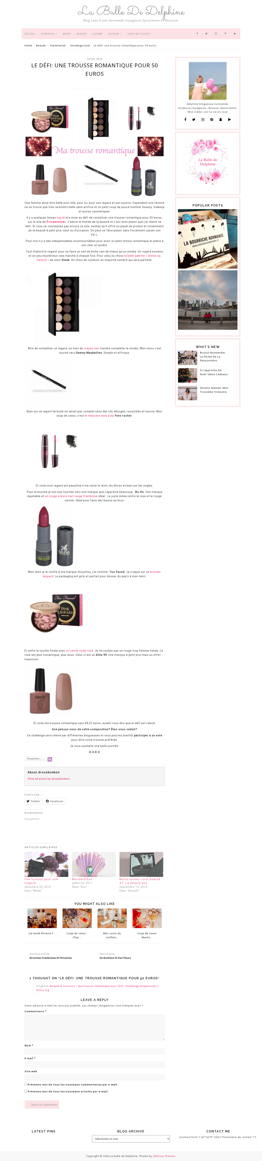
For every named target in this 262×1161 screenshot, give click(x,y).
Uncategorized (80, 45)
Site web (31, 1071)
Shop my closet (138, 33)
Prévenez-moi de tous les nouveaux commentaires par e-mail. (73, 1084)
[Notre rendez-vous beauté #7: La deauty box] (141, 864)
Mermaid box (82, 879)
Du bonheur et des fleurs (115, 955)
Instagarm (217, 34)
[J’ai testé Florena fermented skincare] (42, 918)
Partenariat (58, 45)
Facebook (198, 34)
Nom (29, 1045)
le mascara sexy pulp (99, 415)
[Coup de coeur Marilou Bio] (147, 918)
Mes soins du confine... (112, 935)
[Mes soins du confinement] (112, 918)
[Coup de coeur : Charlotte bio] (77, 918)
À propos (48, 33)
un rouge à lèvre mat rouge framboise (71, 496)
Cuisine (97, 33)
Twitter (207, 34)
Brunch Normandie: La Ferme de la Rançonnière (213, 356)
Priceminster (56, 221)
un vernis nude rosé (79, 650)
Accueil (30, 33)
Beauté (82, 33)
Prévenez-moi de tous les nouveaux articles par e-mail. (68, 1091)
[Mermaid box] (94, 864)
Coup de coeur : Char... (77, 935)
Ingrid (61, 217)
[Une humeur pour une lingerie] (46, 864)
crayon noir (91, 348)
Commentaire (35, 1011)
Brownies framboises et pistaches (51, 955)
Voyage (114, 33)
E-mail (30, 1058)
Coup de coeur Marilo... (147, 935)
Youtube (235, 34)
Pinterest (226, 34)
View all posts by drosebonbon (49, 778)
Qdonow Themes (164, 1156)
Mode (67, 33)
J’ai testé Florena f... (42, 933)
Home (28, 45)
